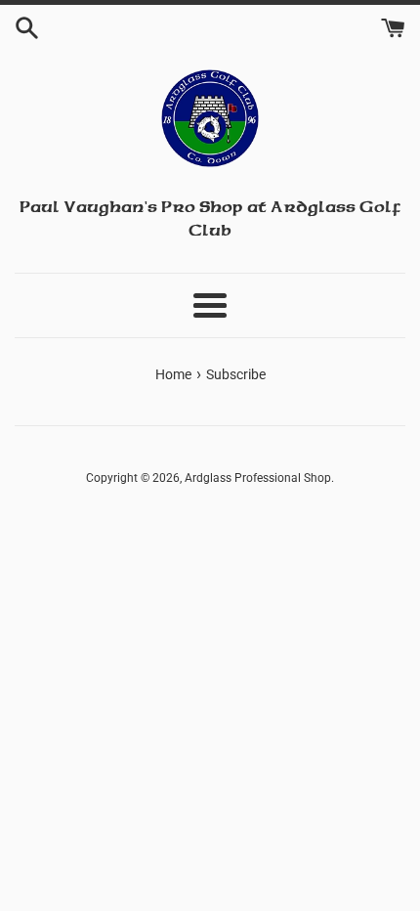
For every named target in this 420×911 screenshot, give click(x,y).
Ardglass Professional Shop (258, 478)
